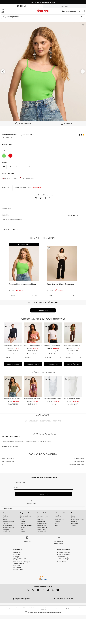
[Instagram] (28, 590)
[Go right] (83, 71)
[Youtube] (38, 590)
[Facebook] (43, 590)
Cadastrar (44, 494)
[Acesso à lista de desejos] (79, 11)
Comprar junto (43, 310)
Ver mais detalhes (9, 229)
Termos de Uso (39, 608)
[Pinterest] (33, 590)
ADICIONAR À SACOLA (13, 364)
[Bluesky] (58, 590)
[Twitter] (48, 590)
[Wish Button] (49, 248)
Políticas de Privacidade (28, 608)
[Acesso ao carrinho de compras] (83, 11)
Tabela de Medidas (29, 178)
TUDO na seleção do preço (43, 2)
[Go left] (3, 71)
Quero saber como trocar (10, 446)
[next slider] (1, 345)
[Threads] (53, 590)
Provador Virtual (10, 178)
